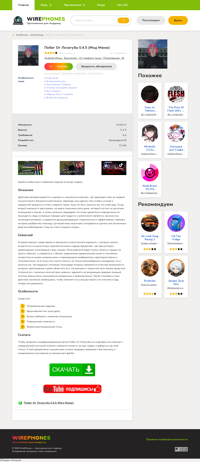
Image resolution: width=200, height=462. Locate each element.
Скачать (62, 66)
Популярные (111, 58)
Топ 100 (122, 5)
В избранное (119, 53)
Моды (101, 5)
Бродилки (70, 58)
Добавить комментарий (74, 73)
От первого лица (90, 58)
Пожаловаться (95, 73)
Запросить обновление (96, 66)
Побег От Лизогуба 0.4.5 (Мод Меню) (49, 403)
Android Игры (53, 58)
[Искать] (123, 20)
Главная (23, 5)
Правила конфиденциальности (167, 439)
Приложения (72, 5)
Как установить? (52, 73)
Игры (44, 5)
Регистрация (150, 20)
